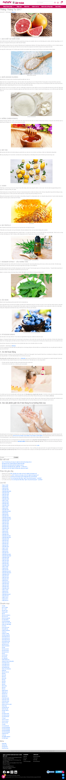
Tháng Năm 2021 (5, 546)
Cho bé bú (4, 625)
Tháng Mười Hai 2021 (6, 535)
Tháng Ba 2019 (5, 580)
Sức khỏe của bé (5, 713)
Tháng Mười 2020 (5, 557)
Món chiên (4, 678)
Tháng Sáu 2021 (5, 545)
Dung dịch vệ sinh (5, 642)
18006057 (10, 768)
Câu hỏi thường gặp (6, 621)
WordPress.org (5, 748)
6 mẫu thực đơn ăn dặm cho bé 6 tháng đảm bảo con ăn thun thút (23, 476)
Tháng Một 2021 (5, 552)
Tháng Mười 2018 (5, 582)
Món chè (4, 676)
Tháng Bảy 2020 (5, 562)
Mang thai (4, 670)
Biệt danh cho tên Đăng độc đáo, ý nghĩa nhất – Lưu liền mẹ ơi (14, 466)
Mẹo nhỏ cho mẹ (5, 672)
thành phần (23, 358)
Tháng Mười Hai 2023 (6, 511)
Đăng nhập (4, 743)
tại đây (38, 445)
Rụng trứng (4, 705)
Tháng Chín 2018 (5, 583)
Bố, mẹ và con (5, 616)
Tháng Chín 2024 (5, 502)
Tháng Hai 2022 (5, 532)
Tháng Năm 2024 (5, 505)
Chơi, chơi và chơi (5, 627)
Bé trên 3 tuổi (5, 610)
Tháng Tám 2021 (5, 542)
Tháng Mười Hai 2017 (6, 594)
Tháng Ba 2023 (5, 512)
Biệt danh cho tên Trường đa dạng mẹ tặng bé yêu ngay (13, 463)
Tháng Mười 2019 (5, 574)
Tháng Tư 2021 (5, 548)
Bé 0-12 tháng (5, 607)
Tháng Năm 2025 (5, 499)
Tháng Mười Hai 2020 (6, 554)
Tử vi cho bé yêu (5, 725)
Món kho (3, 682)
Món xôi (3, 689)
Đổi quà (3, 647)
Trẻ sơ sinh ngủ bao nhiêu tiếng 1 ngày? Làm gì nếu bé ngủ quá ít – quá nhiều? (26, 478)
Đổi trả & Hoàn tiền (36, 756)
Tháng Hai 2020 (5, 569)
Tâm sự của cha (5, 719)
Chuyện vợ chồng (5, 633)
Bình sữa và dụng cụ (6, 615)
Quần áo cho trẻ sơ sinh (6, 704)
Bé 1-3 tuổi (4, 609)
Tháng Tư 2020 (5, 566)
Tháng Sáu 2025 (5, 497)
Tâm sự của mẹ (5, 721)
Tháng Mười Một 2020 (6, 555)
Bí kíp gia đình (5, 612)
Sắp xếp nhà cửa (5, 707)
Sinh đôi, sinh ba (5, 710)
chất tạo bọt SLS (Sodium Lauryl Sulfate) (21, 435)
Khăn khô (26, 6)
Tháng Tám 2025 (5, 494)
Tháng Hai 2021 (5, 551)
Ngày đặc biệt (5, 690)
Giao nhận (35, 759)
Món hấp (4, 681)
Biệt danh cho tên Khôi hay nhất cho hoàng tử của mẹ (13, 465)
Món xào (3, 687)
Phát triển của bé (5, 698)
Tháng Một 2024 (5, 509)
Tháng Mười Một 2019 (6, 572)
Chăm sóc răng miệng (6, 624)
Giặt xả (3, 653)
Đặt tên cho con (5, 644)
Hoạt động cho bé (5, 662)
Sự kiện (3, 712)
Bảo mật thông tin (36, 761)
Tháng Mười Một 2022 (6, 519)
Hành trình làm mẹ (5, 659)
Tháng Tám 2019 (5, 577)
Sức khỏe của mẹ (5, 715)
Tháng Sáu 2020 (5, 563)
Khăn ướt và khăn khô (6, 669)
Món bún (3, 673)
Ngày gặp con (5, 692)
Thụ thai (3, 724)
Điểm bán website (5, 645)
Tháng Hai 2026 (5, 488)
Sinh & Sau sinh (5, 709)
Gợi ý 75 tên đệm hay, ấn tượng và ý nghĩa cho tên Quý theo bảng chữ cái (16, 462)
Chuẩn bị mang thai (6, 630)
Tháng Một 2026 (5, 489)
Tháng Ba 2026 (5, 486)
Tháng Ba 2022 (5, 531)
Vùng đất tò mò (5, 733)
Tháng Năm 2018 (5, 588)
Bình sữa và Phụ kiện (47, 6)
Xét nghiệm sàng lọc (6, 736)
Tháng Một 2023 (5, 515)
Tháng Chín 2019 (5, 575)
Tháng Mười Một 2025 (6, 491)
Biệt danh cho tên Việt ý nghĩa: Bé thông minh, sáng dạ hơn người (15, 468)
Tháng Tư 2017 (5, 597)
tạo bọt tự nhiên (21, 441)
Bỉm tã (3, 613)
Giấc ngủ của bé (5, 649)
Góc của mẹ (4, 656)
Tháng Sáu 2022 (5, 526)
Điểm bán (25, 756)
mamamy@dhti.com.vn (9, 766)
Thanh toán (35, 758)
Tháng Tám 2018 (5, 585)
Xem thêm (58, 6)
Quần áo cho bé (5, 702)
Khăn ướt (19, 6)
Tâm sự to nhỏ (5, 722)
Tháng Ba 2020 (5, 568)
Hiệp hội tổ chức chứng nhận (8, 661)
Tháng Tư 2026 (5, 485)
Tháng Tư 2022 (5, 529)
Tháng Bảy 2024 (5, 503)
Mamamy (14, 12)
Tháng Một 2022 (5, 534)
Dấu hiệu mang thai (6, 635)
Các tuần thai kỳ (5, 619)
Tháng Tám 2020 (5, 560)
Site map (25, 758)
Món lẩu (3, 684)
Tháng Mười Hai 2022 (6, 517)
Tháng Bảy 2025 (5, 496)
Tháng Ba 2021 (5, 549)
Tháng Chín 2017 (5, 595)
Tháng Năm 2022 (5, 528)
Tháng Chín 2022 (5, 522)
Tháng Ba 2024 (5, 508)
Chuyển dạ (4, 632)
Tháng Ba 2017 (5, 599)
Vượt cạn (4, 735)
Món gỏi (3, 679)
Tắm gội (3, 718)
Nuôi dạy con (4, 693)
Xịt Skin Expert (5, 738)
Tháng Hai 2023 (5, 514)
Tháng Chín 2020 (5, 559)
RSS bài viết (4, 745)
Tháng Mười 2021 (5, 539)
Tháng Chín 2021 (5, 540)
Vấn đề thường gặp (6, 727)
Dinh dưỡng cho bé (6, 636)
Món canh (4, 675)
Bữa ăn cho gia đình (6, 618)
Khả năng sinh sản (5, 667)
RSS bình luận (5, 746)
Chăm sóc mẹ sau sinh (6, 622)
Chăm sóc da (35, 6)
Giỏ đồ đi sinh (4, 655)
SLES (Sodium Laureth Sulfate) (36, 435)
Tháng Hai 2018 (5, 592)
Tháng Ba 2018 (5, 591)
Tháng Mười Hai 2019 (6, 571)
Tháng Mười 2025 (5, 492)
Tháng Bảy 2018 (5, 586)
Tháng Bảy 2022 (5, 525)
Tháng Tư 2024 (5, 506)
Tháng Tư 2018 (5, 589)
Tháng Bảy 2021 (5, 543)
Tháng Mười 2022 (5, 520)
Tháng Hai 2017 (5, 600)
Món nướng (4, 685)
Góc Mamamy (5, 658)
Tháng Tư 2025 (5, 500)
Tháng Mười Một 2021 (6, 537)
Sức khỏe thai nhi (5, 716)
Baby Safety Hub (7, 6)
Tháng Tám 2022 (5, 523)
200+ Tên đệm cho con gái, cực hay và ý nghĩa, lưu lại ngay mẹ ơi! (23, 473)
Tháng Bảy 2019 (5, 579)
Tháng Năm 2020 (5, 565)
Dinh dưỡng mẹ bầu (6, 641)
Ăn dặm (3, 605)
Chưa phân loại (5, 629)
